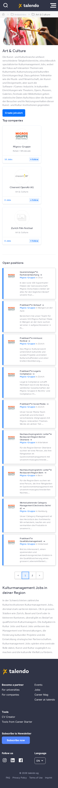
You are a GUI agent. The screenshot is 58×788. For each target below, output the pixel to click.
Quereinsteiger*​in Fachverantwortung (29, 273)
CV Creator (8, 716)
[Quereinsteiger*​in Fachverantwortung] (11, 276)
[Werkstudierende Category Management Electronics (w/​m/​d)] (11, 506)
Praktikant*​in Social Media (33, 403)
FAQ (8, 777)
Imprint (48, 777)
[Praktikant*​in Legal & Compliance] (11, 375)
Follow (35, 159)
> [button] (39, 575)
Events (38, 684)
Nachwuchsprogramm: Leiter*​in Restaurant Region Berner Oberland (36, 437)
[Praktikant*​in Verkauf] (11, 309)
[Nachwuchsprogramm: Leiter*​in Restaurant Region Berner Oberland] (11, 438)
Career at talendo (44, 699)
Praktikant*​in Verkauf (30, 305)
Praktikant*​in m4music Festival (31, 339)
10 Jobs (8, 159)
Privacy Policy (20, 777)
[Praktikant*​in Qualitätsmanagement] (11, 542)
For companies (10, 694)
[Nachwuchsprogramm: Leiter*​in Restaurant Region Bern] (11, 474)
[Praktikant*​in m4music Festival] (11, 342)
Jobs (37, 689)
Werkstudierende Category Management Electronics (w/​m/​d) (35, 505)
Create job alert (14, 112)
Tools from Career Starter (17, 721)
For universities (10, 689)
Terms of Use (36, 777)
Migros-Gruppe (27, 277)
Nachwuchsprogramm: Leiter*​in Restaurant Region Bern (36, 471)
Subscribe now (16, 740)
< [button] (18, 575)
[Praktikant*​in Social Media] (11, 408)
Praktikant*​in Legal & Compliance (30, 372)
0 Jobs (7, 200)
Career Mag (41, 694)
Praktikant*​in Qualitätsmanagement (31, 540)
